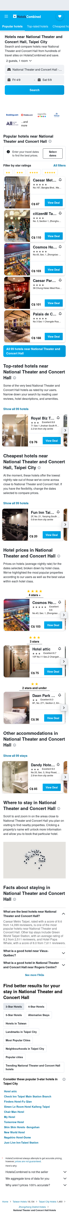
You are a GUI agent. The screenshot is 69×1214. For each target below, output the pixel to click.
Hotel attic (10, 1091)
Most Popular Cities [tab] (18, 1040)
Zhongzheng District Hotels (32, 1206)
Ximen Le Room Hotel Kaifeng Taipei (27, 1106)
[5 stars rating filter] (49, 173)
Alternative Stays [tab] (38, 1015)
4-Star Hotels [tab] (36, 1006)
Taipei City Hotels (47, 1201)
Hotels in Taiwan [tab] (16, 1023)
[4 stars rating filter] (33, 173)
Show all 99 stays (15, 755)
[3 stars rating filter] (19, 173)
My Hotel (9, 1117)
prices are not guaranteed (28, 1161)
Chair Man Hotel (14, 1112)
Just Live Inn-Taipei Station (21, 1142)
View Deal (54, 202)
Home (5, 1201)
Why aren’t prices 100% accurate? (28, 1185)
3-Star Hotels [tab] (14, 1006)
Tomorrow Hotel (14, 1122)
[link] (34, 351)
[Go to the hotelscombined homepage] (27, 16)
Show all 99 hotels (16, 409)
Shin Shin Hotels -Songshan (22, 1127)
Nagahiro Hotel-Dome (17, 1137)
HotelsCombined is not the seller (27, 1172)
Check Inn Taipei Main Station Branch (27, 1096)
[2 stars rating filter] (8, 173)
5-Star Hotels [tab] (14, 1015)
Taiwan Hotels (20, 1201)
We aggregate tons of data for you (27, 1178)
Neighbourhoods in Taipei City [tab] (25, 1048)
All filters (59, 165)
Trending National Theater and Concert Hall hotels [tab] (33, 1067)
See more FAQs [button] (34, 975)
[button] (6, 16)
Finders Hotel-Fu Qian (18, 1101)
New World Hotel (14, 1132)
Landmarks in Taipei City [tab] (21, 1032)
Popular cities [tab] (14, 1057)
